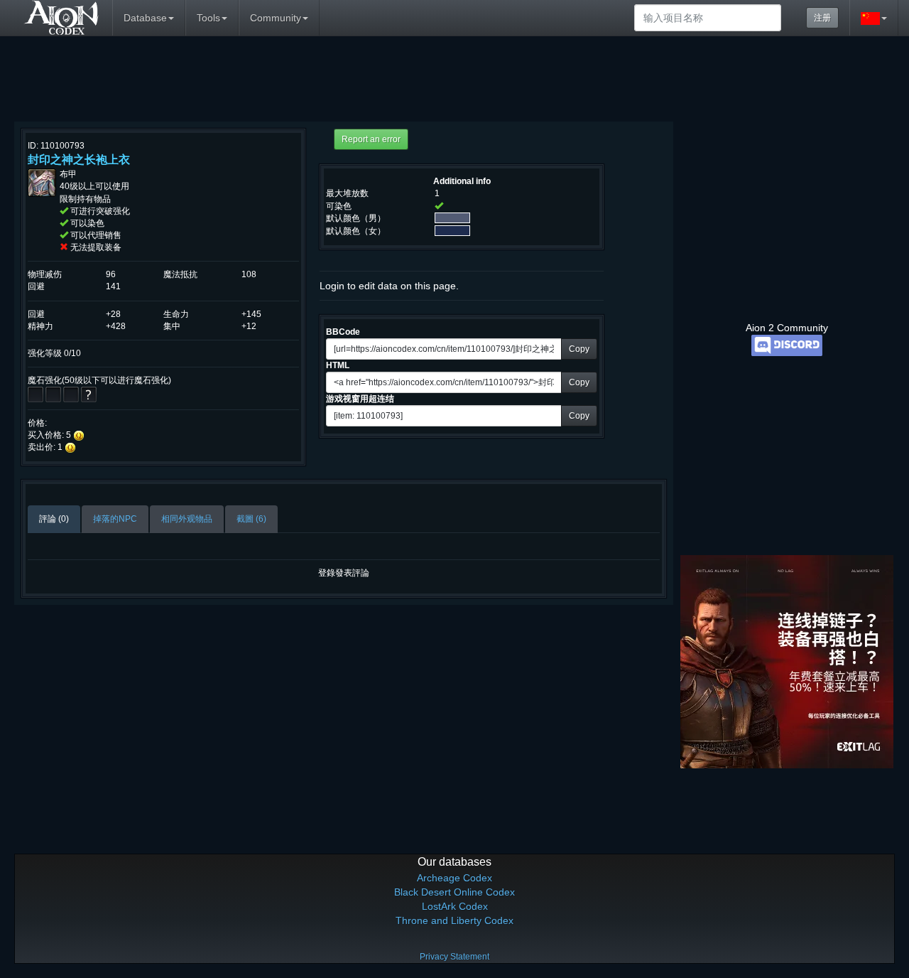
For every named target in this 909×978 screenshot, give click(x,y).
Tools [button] (208, 17)
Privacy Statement (454, 957)
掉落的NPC (115, 519)
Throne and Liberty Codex (454, 920)
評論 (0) (54, 519)
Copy (579, 349)
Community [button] (275, 17)
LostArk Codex (455, 906)
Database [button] (145, 17)
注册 (822, 18)
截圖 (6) (251, 519)
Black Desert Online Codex (454, 892)
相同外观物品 (186, 519)
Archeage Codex (454, 877)
